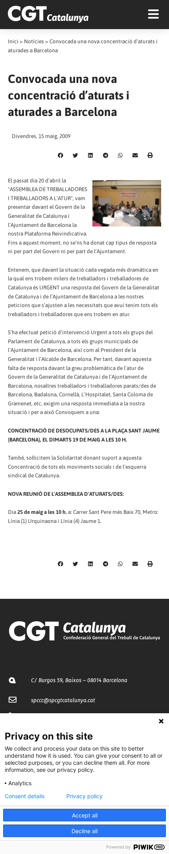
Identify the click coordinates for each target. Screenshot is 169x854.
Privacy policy (84, 796)
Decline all (84, 831)
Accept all (84, 815)
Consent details (24, 796)
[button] (60, 156)
